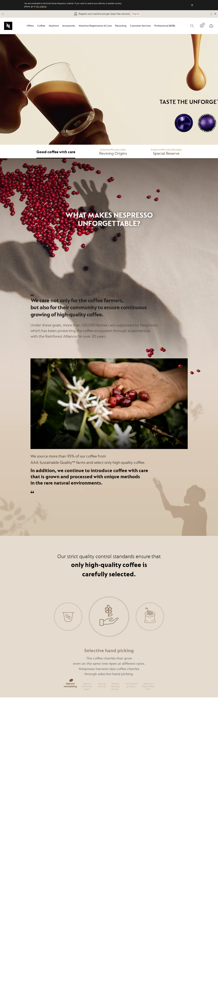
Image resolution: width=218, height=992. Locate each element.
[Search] (192, 26)
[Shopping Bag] (211, 26)
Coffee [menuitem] (41, 25)
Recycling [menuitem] (120, 25)
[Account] (201, 26)
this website (41, 6)
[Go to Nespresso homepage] (8, 26)
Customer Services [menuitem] (140, 25)
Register (136, 14)
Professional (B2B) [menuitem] (164, 25)
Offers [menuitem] (30, 25)
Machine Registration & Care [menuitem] (95, 25)
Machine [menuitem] (54, 25)
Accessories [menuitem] (68, 25)
